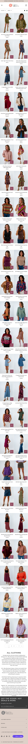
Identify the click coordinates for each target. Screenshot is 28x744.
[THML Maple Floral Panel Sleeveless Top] (7, 311)
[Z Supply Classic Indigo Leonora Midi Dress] (7, 391)
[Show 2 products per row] (27, 10)
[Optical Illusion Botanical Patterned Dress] (7, 444)
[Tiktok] (4, 736)
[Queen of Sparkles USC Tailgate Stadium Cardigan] (7, 337)
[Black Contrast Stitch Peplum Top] (7, 233)
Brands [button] (3, 723)
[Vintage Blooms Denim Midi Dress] (7, 75)
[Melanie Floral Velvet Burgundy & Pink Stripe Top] (7, 549)
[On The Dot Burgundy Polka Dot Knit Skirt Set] (7, 628)
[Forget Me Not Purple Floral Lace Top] (7, 470)
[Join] (26, 706)
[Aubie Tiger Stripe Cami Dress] (7, 49)
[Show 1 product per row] (25, 10)
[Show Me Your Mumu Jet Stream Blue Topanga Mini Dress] (7, 364)
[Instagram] (9, 736)
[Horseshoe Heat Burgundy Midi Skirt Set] (7, 102)
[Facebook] (1, 736)
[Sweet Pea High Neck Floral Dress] (7, 181)
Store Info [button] (4, 727)
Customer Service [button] (6, 719)
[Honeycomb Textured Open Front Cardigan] (7, 285)
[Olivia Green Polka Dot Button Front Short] (7, 23)
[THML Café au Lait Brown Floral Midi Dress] (7, 128)
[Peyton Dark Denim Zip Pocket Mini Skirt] (7, 497)
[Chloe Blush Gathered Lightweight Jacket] (7, 154)
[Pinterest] (6, 736)
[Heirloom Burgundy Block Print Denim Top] (7, 418)
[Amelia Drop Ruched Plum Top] (7, 260)
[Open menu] (3, 5)
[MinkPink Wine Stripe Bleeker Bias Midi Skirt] (7, 523)
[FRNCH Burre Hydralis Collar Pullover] (7, 602)
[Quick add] (11, 30)
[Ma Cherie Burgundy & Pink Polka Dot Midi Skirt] (7, 576)
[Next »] (21, 646)
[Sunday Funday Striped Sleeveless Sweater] (7, 207)
